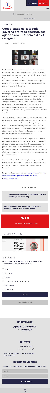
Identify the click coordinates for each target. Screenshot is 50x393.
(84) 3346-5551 (29, 18)
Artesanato (9, 289)
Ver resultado (25, 302)
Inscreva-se (26, 381)
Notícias (9, 24)
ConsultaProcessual (32, 2)
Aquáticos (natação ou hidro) (16, 281)
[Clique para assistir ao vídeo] (25, 243)
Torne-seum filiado (43, 2)
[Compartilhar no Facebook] (41, 187)
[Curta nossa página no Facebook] (14, 18)
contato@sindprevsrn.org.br (26, 349)
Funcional (8, 273)
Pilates (7, 269)
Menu (48, 8)
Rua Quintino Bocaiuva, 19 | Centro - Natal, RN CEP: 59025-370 (19, 354)
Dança (7, 277)
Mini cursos (9, 286)
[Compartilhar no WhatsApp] (38, 187)
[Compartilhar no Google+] (47, 187)
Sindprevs (7, 5)
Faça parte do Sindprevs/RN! (26, 223)
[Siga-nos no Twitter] (18, 18)
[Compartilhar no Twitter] (44, 187)
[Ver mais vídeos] (46, 234)
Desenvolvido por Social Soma (25, 390)
